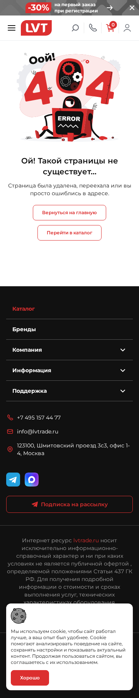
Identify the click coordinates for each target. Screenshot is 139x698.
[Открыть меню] (11, 28)
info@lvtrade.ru (37, 431)
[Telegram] (13, 480)
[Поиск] (75, 27)
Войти (127, 27)
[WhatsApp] (32, 480)
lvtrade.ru (86, 540)
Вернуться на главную (69, 212)
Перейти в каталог (69, 233)
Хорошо (30, 678)
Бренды (24, 329)
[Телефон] (92, 27)
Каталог (23, 308)
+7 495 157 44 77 (39, 417)
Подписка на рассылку (74, 504)
